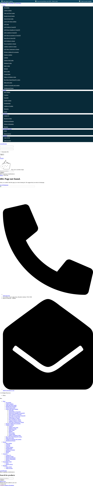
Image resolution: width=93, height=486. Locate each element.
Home (1, 175)
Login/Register (3, 143)
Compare (2, 485)
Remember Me (5, 152)
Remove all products (9, 485)
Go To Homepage (4, 185)
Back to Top (3, 481)
